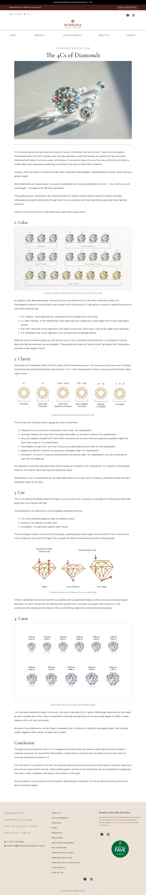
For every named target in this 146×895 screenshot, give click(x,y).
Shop (13, 35)
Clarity (68, 369)
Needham (128, 822)
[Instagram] (133, 15)
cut (20, 499)
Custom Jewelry (72, 35)
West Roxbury (117, 822)
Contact (131, 35)
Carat (16, 712)
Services (39, 35)
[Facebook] (127, 15)
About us (104, 35)
